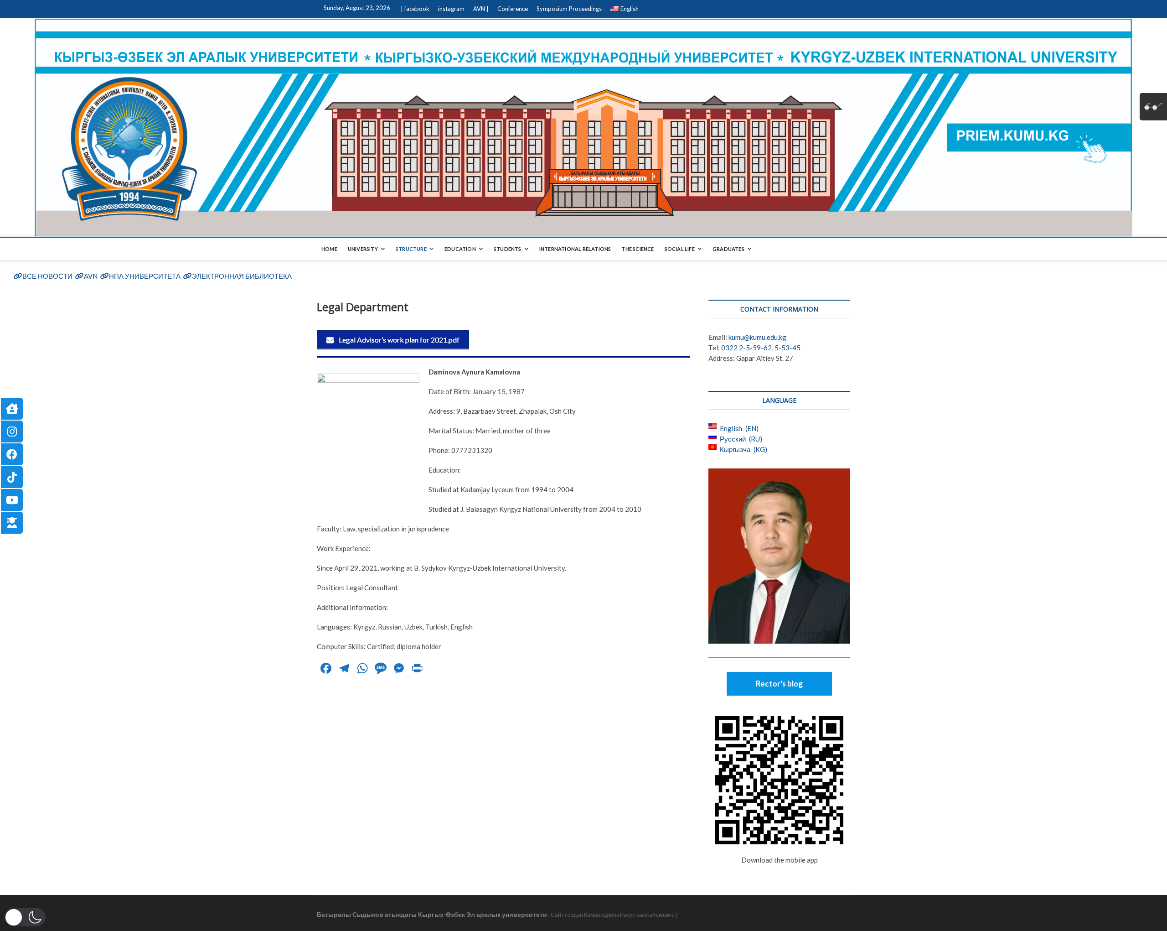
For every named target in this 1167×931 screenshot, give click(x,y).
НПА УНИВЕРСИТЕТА (145, 276)
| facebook (415, 8)
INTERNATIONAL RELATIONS (575, 249)
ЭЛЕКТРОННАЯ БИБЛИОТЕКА (242, 276)
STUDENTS (508, 249)
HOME (329, 249)
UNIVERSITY (363, 249)
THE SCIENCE (637, 249)
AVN (91, 276)
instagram (451, 8)
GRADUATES (728, 249)
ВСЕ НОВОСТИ (47, 276)
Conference (512, 8)
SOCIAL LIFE (680, 249)
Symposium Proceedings (569, 8)
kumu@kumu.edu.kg (757, 337)
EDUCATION (460, 249)
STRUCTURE (411, 249)
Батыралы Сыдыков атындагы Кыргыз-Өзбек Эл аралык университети (432, 914)
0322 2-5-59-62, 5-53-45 (760, 347)
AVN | (481, 8)
